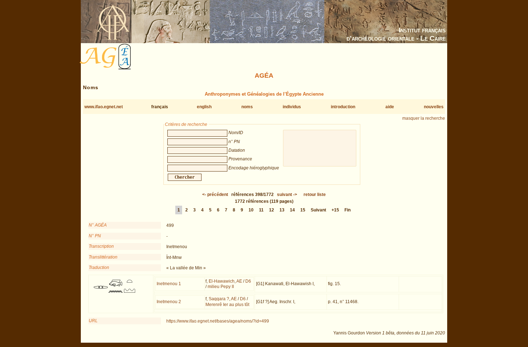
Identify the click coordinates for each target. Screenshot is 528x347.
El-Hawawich (222, 281)
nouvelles (434, 106)
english (204, 106)
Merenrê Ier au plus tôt (227, 304)
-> (287, 194)
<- (215, 194)
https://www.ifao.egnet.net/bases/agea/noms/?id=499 (217, 321)
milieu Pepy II (221, 286)
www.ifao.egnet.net (103, 106)
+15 (335, 210)
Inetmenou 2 (169, 301)
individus (292, 106)
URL (93, 320)
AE (239, 281)
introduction (343, 106)
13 (281, 210)
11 (261, 210)
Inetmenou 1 (169, 283)
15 (302, 210)
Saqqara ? (219, 298)
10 (251, 210)
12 (271, 210)
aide (389, 106)
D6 (248, 281)
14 (292, 210)
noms (247, 106)
